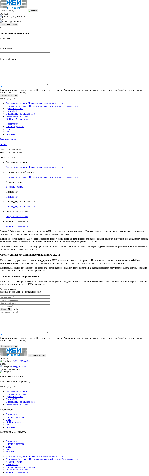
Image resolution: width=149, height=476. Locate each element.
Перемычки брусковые (17, 106)
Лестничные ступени (16, 103)
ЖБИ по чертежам (15, 422)
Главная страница (9, 139)
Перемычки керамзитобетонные (45, 106)
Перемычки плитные (72, 106)
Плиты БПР (12, 111)
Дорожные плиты (14, 108)
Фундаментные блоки (17, 116)
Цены (8, 129)
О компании (12, 124)
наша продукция (8, 98)
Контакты (11, 134)
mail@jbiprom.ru (19, 366)
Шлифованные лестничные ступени (46, 103)
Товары (3, 144)
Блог (8, 131)
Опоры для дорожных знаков (20, 113)
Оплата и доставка (15, 126)
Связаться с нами (9, 24)
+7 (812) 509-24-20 (20, 361)
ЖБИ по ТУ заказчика (17, 119)
